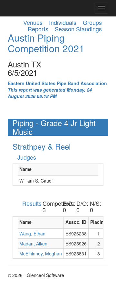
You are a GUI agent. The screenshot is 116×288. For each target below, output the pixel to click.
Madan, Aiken (33, 243)
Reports (38, 29)
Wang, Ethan (32, 233)
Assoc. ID (75, 222)
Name (25, 169)
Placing (98, 222)
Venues (33, 22)
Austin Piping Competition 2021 (46, 43)
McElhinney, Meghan (40, 253)
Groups (92, 22)
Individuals (62, 22)
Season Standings (78, 29)
